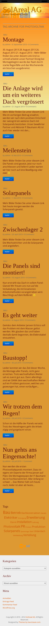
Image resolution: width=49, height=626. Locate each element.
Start (31, 531)
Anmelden (7, 598)
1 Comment (27, 461)
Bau (5, 34)
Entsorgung (22, 518)
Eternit (13, 522)
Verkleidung (18, 535)
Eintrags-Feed (8, 601)
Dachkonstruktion (30, 512)
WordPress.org (9, 608)
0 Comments (33, 44)
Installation (24, 522)
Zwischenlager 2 (23, 229)
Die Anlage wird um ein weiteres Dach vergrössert (23, 95)
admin (7, 44)
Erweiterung (36, 517)
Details (43, 513)
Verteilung (29, 535)
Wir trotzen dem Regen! (22, 410)
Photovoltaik (12, 526)
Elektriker (10, 517)
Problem (28, 527)
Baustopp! (15, 357)
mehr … (8, 74)
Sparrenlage (25, 531)
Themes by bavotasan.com (29, 622)
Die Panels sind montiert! (21, 269)
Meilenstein (17, 150)
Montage (13, 39)
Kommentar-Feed (10, 604)
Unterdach (39, 531)
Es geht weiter (20, 315)
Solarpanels (17, 193)
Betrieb (16, 512)
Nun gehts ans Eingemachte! (20, 453)
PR (23, 526)
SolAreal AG (22, 9)
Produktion (38, 526)
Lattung (35, 522)
